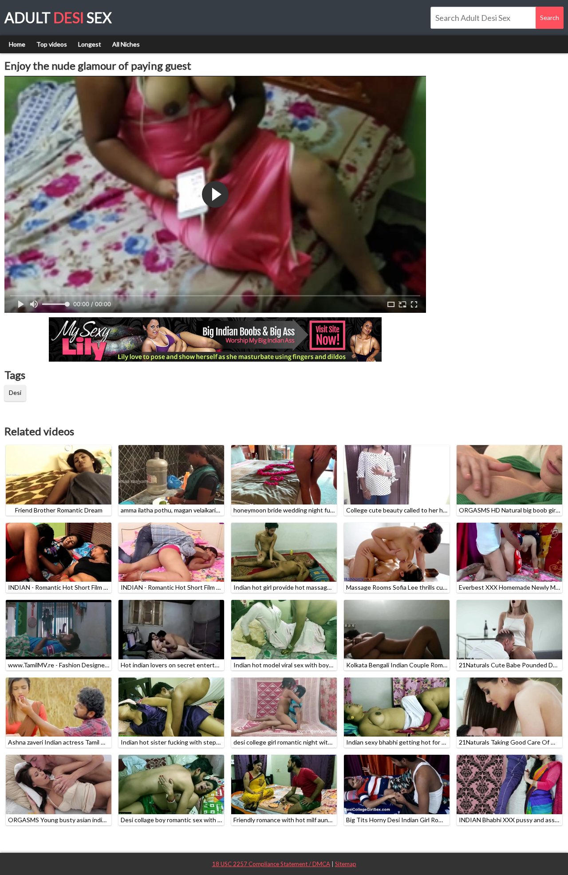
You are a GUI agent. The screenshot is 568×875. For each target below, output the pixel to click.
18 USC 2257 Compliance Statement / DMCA (271, 863)
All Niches (126, 44)
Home (17, 44)
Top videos (51, 44)
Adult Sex (58, 17)
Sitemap (345, 863)
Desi (15, 392)
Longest (89, 44)
